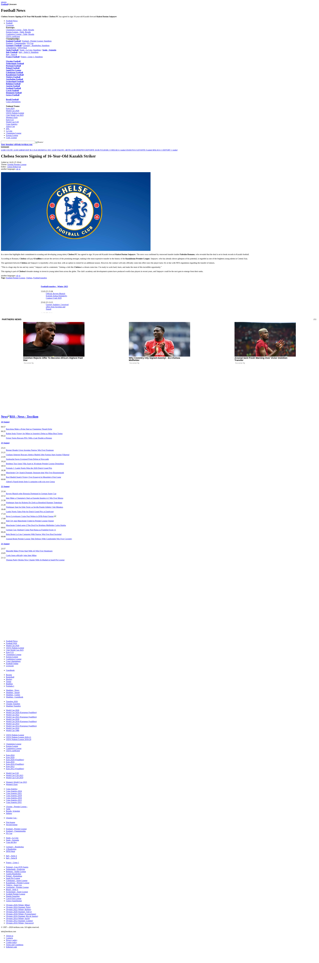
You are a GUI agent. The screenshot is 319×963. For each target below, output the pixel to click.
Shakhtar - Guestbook (14, 697)
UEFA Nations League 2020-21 (18, 737)
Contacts (9, 938)
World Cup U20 (12, 122)
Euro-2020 (10, 757)
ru (5, 2)
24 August (5, 422)
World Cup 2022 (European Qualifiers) (21, 717)
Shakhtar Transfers (13, 706)
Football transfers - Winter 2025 (54, 286)
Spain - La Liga (12, 838)
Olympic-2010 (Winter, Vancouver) (20, 923)
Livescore (10, 25)
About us (9, 936)
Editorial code (11, 947)
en (4, 2)
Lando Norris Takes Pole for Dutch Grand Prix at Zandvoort (30, 512)
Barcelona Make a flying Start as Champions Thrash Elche (29, 429)
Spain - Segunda (12, 840)
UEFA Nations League (15, 113)
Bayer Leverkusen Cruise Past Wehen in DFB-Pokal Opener (30, 516)
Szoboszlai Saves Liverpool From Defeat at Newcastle (27, 459)
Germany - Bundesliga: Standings (36, 45)
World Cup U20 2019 (14, 778)
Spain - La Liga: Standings (30, 50)
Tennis (8, 681)
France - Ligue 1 (12, 862)
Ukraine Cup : (11, 818)
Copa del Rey (11, 842)
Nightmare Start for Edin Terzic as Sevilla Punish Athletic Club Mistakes (34, 507)
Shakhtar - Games (13, 695)
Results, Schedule (13, 811)
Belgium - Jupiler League (16, 871)
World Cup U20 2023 (14, 775)
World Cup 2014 (12, 724)
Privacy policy (11, 940)
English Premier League (16, 164)
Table (8, 809)
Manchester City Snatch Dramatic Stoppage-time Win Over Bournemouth (35, 473)
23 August (5, 443)
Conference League (13, 659)
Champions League (13, 133)
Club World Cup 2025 (15, 115)
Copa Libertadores (13, 102)
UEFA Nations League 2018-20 (18, 739)
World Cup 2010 (12, 728)
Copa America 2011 (14, 802)
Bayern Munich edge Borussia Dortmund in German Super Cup (31, 494)
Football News (12, 21)
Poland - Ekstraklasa (14, 876)
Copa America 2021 (14, 793)
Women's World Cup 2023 (16, 782)
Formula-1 (10, 686)
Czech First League (13, 898)
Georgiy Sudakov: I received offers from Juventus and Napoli (57, 307)
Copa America (11, 124)
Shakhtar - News (12, 690)
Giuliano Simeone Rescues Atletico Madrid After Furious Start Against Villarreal (37, 455)
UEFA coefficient (13, 36)
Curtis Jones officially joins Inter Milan (21, 555)
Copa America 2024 (14, 791)
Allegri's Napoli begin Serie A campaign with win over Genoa (30, 482)
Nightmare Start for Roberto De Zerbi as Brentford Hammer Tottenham (34, 503)
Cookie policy (11, 942)
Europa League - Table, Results (18, 32)
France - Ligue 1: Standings (32, 57)
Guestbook (10, 670)
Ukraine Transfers (13, 704)
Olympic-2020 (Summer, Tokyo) (19, 912)
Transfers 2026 (12, 701)
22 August (5, 486)
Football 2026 (11, 643)
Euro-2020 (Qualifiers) (15, 760)
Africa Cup (10, 126)
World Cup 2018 (12, 719)
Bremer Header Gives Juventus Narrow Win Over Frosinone (30, 450)
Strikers (9, 813)
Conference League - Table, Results (20, 34)
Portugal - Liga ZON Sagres (17, 867)
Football (4, 4)
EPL (8, 129)
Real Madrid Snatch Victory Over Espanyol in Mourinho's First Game (33, 477)
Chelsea (29, 278)
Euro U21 (10, 120)
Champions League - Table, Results (20, 30)
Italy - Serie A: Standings (29, 52)
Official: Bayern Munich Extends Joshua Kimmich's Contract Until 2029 (56, 296)
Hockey (9, 679)
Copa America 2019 (14, 796)
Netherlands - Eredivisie (15, 869)
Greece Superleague (14, 901)
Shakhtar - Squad (13, 692)
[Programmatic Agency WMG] (1, 952)
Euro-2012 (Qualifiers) (15, 769)
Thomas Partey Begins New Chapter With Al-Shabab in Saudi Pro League (35, 560)
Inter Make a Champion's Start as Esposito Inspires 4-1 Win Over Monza (34, 498)
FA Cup (30, 43)
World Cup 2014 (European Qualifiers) (21, 726)
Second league (11, 825)
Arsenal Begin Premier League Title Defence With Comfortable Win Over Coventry (39, 539)
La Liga (9, 131)
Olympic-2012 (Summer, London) (19, 921)
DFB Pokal (22, 48)
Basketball (10, 677)
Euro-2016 (10, 762)
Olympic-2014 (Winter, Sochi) (18, 918)
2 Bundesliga (11, 48)
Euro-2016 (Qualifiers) (15, 764)
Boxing (9, 675)
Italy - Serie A (11, 856)
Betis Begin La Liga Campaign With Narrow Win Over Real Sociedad (33, 534)
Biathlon (9, 684)
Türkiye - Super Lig (14, 885)
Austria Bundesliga (13, 874)
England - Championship (16, 43)
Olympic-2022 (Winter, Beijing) (18, 909)
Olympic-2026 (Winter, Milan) (18, 905)
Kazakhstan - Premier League (17, 883)
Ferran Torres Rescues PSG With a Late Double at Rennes (29, 438)
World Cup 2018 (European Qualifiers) (21, 721)
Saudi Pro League (13, 878)
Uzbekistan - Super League (16, 880)
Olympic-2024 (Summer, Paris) (18, 907)
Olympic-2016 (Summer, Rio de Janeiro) (22, 916)
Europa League (12, 135)
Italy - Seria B (11, 54)
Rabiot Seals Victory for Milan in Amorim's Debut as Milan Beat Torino (34, 433)
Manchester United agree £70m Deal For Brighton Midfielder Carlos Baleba (36, 525)
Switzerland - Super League (17, 892)
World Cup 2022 (12, 715)
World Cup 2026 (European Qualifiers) (21, 712)
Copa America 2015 (14, 800)
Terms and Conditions (14, 945)
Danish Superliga (13, 896)
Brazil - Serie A (12, 889)
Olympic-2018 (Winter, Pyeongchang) (21, 914)
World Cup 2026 (12, 111)
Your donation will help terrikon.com (16, 144)
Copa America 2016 (14, 798)
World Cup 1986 (12, 730)
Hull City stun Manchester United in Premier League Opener (30, 521)
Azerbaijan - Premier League (17, 887)
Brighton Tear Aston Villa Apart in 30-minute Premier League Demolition (35, 464)
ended (113, 150)
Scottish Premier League (15, 894)
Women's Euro (12, 117)
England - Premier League (16, 829)
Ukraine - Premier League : (16, 807)
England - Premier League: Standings (37, 41)
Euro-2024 (10, 108)
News (4, 416)
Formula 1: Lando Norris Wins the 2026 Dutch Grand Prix (29, 468)
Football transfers (40, 278)
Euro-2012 (10, 766)
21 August (5, 544)
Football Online (12, 663)
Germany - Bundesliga (15, 847)
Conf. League (11, 138)
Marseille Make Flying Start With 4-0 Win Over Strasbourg (29, 551)
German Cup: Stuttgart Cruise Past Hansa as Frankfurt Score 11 (31, 530)
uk (2, 2)
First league (10, 822)
